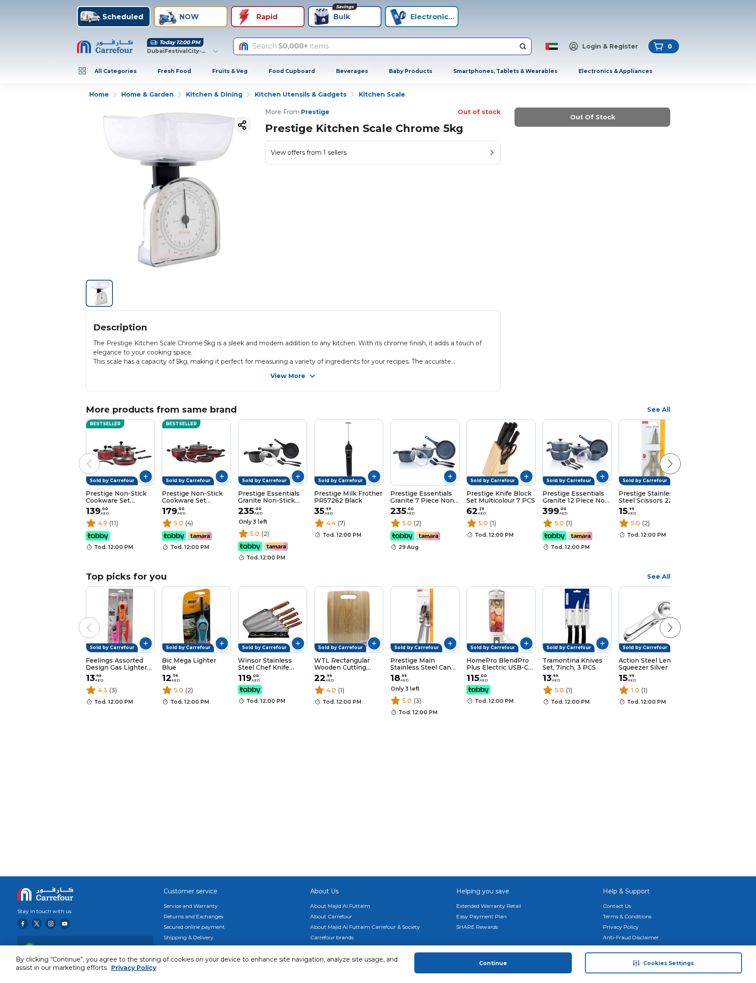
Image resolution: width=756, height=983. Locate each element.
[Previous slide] (80, 455)
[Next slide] (661, 455)
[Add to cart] (146, 476)
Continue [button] (493, 963)
